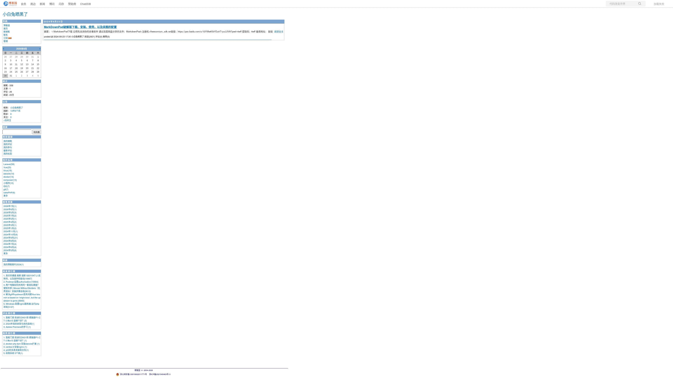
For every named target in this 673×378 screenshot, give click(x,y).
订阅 (6, 37)
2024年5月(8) (10, 250)
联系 (6, 34)
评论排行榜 (9, 313)
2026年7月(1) (10, 206)
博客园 (7, 25)
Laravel (9, 164)
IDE (7, 186)
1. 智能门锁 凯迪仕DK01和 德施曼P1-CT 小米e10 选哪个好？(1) (22, 339)
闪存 (61, 4)
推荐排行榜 (9, 333)
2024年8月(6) (10, 240)
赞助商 (72, 4)
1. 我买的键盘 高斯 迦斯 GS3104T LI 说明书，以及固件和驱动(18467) (22, 277)
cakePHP (9, 192)
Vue (7, 167)
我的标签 (8, 153)
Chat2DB (85, 4)
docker (9, 176)
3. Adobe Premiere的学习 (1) (17, 326)
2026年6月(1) (10, 209)
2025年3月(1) (10, 224)
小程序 (9, 182)
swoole (9, 173)
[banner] (9, 3)
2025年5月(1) (10, 218)
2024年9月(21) (11, 237)
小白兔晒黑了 (15, 14)
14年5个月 (15, 110)
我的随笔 (8, 140)
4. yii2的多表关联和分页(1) (16, 349)
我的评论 (8, 144)
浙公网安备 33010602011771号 (133, 374)
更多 (6, 195)
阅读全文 (278, 31)
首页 (6, 28)
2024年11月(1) (11, 231)
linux (8, 170)
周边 (33, 4)
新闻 (42, 4)
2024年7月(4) (10, 243)
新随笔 (7, 31)
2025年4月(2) (10, 221)
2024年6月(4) (10, 247)
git (6, 189)
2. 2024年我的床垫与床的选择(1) (19, 323)
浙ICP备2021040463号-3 (159, 374)
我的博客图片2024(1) (14, 264)
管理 (6, 41)
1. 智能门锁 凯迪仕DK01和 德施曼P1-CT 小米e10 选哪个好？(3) (22, 319)
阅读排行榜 (9, 271)
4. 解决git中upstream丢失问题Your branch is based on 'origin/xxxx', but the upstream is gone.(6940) (22, 297)
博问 (52, 4)
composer (10, 179)
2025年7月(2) (10, 215)
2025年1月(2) (10, 228)
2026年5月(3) (10, 212)
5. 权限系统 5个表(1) (13, 353)
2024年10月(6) (11, 234)
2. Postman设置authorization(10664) (21, 281)
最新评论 (8, 150)
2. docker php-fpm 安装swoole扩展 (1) (22, 343)
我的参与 (8, 147)
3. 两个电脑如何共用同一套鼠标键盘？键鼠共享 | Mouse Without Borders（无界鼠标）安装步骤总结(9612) (22, 288)
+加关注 (7, 120)
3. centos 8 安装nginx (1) (15, 346)
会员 (23, 4)
